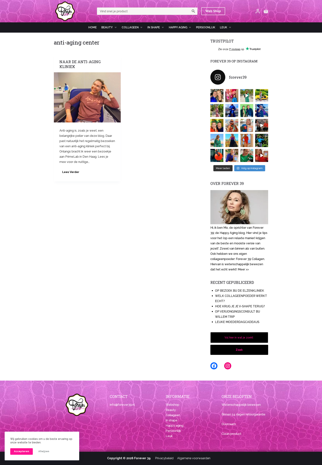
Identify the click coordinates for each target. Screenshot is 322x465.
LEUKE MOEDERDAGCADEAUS (237, 322)
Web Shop (213, 11)
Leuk (223, 27)
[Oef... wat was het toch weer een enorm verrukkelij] (231, 140)
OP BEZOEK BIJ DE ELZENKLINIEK (239, 290)
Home (92, 27)
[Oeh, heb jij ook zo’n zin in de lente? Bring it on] (231, 110)
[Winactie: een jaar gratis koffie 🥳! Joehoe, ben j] (261, 140)
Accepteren (21, 451)
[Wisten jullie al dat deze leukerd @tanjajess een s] (216, 95)
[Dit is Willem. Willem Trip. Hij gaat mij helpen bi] (246, 110)
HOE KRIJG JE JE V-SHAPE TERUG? (240, 306)
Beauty (107, 27)
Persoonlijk (205, 27)
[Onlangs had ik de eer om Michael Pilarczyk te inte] (216, 125)
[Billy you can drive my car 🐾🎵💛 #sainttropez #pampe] (261, 95)
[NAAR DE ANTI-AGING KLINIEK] (87, 97)
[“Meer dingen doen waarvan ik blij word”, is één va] (216, 110)
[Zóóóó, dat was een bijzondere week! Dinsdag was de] (246, 155)
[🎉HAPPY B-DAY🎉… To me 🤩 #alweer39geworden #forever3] (231, 95)
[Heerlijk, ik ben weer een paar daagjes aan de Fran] (261, 110)
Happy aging (174, 425)
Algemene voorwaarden (193, 458)
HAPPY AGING (178, 27)
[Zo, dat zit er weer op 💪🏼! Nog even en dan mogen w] (216, 155)
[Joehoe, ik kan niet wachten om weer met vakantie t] (246, 140)
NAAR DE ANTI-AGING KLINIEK (80, 64)
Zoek (239, 349)
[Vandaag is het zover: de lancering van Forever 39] (261, 155)
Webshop (172, 404)
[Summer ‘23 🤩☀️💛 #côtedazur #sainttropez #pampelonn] (246, 95)
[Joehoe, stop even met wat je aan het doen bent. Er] (261, 125)
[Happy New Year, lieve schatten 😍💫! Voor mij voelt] (216, 140)
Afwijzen (43, 451)
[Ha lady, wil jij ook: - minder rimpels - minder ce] (231, 155)
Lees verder (71, 173)
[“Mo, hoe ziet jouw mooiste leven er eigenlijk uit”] (231, 125)
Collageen (130, 27)
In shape (153, 27)
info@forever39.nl (122, 404)
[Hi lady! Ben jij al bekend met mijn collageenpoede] (246, 125)
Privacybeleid (164, 458)
